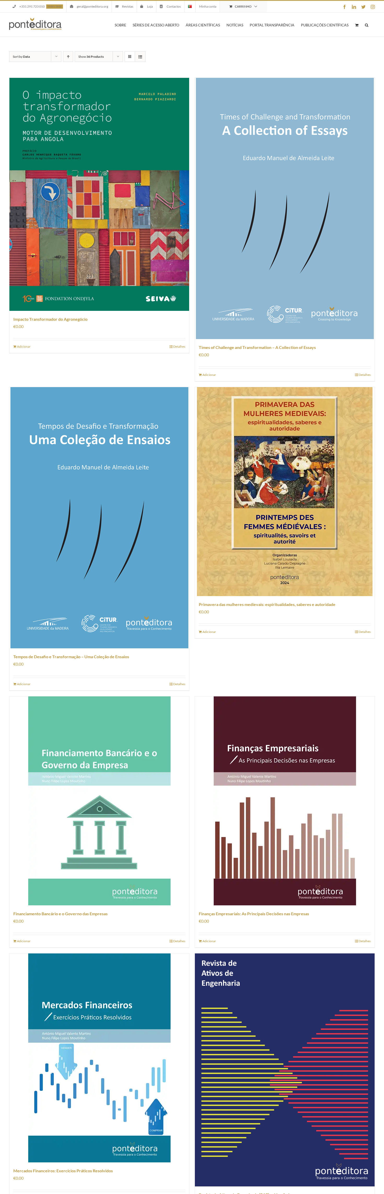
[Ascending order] (68, 56)
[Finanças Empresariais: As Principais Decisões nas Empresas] (285, 800)
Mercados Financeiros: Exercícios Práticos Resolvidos (63, 1170)
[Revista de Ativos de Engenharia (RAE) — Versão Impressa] (285, 1069)
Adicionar (24, 346)
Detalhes (179, 346)
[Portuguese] (189, 6)
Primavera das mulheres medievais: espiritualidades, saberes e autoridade (267, 604)
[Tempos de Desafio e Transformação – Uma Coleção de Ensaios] (99, 517)
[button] (366, 25)
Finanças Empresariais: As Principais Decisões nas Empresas (254, 913)
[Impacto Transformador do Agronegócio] (99, 194)
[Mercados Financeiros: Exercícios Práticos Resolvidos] (99, 1057)
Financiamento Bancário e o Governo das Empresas (60, 913)
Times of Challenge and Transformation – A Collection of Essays (257, 347)
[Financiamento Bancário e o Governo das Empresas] (99, 800)
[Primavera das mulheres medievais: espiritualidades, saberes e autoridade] (285, 491)
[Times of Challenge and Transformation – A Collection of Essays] (285, 208)
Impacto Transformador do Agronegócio (50, 319)
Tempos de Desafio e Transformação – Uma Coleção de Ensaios (71, 656)
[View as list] (140, 56)
